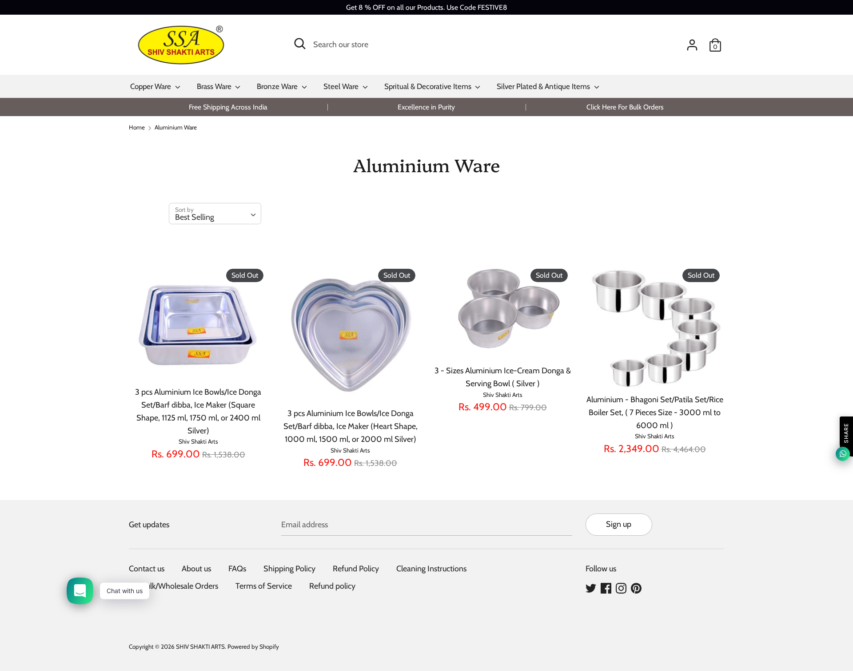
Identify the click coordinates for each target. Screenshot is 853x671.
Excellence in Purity (426, 107)
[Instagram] (621, 588)
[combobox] (215, 213)
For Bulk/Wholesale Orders (173, 586)
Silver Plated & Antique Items (544, 86)
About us (196, 569)
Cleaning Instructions (431, 569)
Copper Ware (151, 86)
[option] (228, 107)
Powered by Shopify (253, 646)
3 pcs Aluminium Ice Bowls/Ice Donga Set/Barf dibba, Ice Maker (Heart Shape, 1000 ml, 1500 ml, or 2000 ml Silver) (350, 426)
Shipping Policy (289, 569)
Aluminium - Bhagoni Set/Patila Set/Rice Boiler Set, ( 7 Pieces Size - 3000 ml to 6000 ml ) (654, 412)
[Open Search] (300, 44)
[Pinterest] (636, 588)
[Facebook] (606, 588)
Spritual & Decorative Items (428, 86)
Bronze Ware (278, 86)
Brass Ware (215, 86)
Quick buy (198, 366)
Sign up (618, 524)
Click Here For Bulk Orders (625, 107)
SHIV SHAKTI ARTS (200, 646)
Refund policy (332, 586)
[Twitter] (591, 588)
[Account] (692, 42)
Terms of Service (263, 586)
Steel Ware (341, 86)
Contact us (146, 569)
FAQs (237, 569)
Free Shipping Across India (228, 107)
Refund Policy (356, 569)
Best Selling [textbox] (194, 217)
